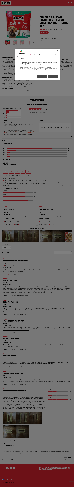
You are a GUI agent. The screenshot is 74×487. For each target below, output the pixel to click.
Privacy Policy (29, 54)
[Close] (57, 50)
